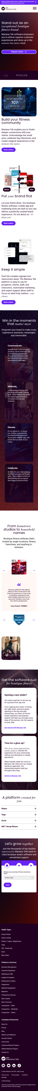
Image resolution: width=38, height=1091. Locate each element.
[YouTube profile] (9, 1065)
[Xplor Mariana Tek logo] (8, 8)
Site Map (3, 1077)
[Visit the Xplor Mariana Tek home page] (10, 1059)
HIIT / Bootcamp (6, 948)
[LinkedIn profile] (14, 1065)
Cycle (3, 820)
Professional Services (8, 995)
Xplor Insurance (6, 1002)
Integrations (5, 984)
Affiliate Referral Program (9, 1049)
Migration (4, 991)
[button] (4, 570)
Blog (2, 1031)
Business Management (8, 967)
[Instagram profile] (3, 1065)
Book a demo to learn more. (17, 3)
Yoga (3, 815)
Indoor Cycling (6, 938)
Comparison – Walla (8, 1005)
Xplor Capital (5, 998)
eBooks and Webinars (8, 1035)
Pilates (4, 809)
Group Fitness (6, 934)
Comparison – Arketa (8, 1012)
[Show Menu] (35, 8)
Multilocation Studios (8, 981)
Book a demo (8, 150)
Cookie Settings (5, 1081)
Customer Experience (8, 970)
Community (5, 1042)
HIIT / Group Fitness (9, 826)
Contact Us (5, 1052)
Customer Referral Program (10, 1045)
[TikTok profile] (19, 1065)
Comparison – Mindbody (9, 1009)
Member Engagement (8, 988)
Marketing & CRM (7, 974)
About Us (4, 1024)
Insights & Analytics (7, 977)
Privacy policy (15, 1075)
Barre (3, 952)
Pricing (3, 1028)
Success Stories (6, 1038)
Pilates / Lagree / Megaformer (11, 941)
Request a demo (17, 52)
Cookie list (25, 1075)
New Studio (5, 955)
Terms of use (5, 1075)
